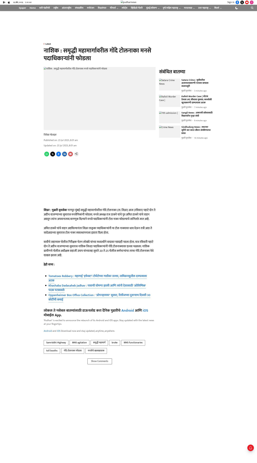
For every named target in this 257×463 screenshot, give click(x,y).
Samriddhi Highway (56, 343)
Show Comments (99, 361)
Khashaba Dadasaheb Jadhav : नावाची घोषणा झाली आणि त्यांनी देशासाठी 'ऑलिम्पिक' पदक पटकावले (97, 288)
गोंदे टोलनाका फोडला (73, 351)
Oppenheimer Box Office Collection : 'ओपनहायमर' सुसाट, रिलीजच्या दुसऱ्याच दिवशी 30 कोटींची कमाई (99, 297)
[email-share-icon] (70, 156)
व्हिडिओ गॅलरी (137, 8)
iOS (145, 311)
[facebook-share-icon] (58, 156)
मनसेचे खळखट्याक (96, 351)
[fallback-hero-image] (169, 85)
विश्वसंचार (102, 8)
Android (127, 311)
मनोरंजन (90, 8)
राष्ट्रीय (55, 8)
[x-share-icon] (52, 156)
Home (33, 8)
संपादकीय (79, 8)
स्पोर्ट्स (124, 8)
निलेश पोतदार (50, 135)
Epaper (22, 8)
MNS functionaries (133, 343)
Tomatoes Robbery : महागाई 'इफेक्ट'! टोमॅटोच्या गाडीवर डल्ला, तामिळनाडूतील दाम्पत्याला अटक (97, 278)
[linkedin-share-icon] (64, 156)
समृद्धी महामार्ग (99, 343)
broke (114, 343)
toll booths (52, 351)
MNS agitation (79, 343)
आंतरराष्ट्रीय (66, 8)
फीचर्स (113, 8)
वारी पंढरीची (44, 8)
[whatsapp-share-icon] (46, 156)
